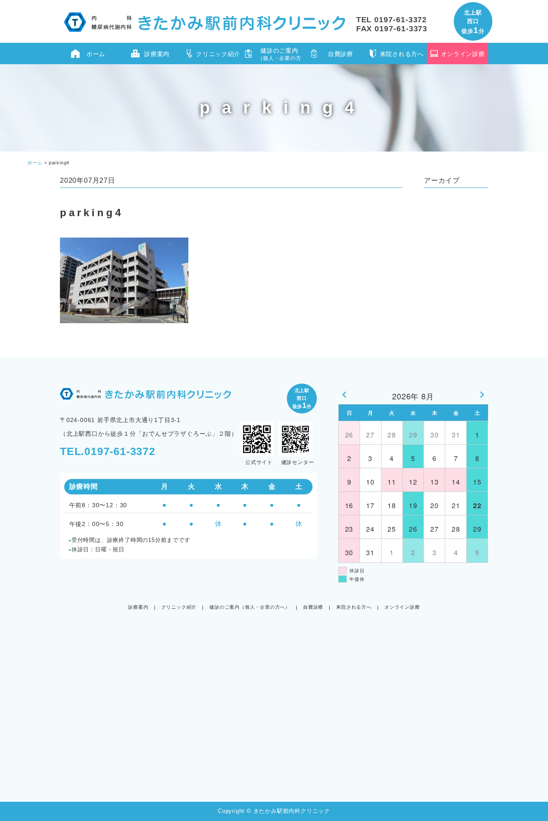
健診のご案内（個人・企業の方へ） (249, 607)
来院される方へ (402, 54)
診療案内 (157, 54)
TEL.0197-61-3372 (107, 451)
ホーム (95, 54)
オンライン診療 (463, 54)
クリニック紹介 (218, 54)
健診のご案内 (279, 55)
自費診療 (340, 54)
